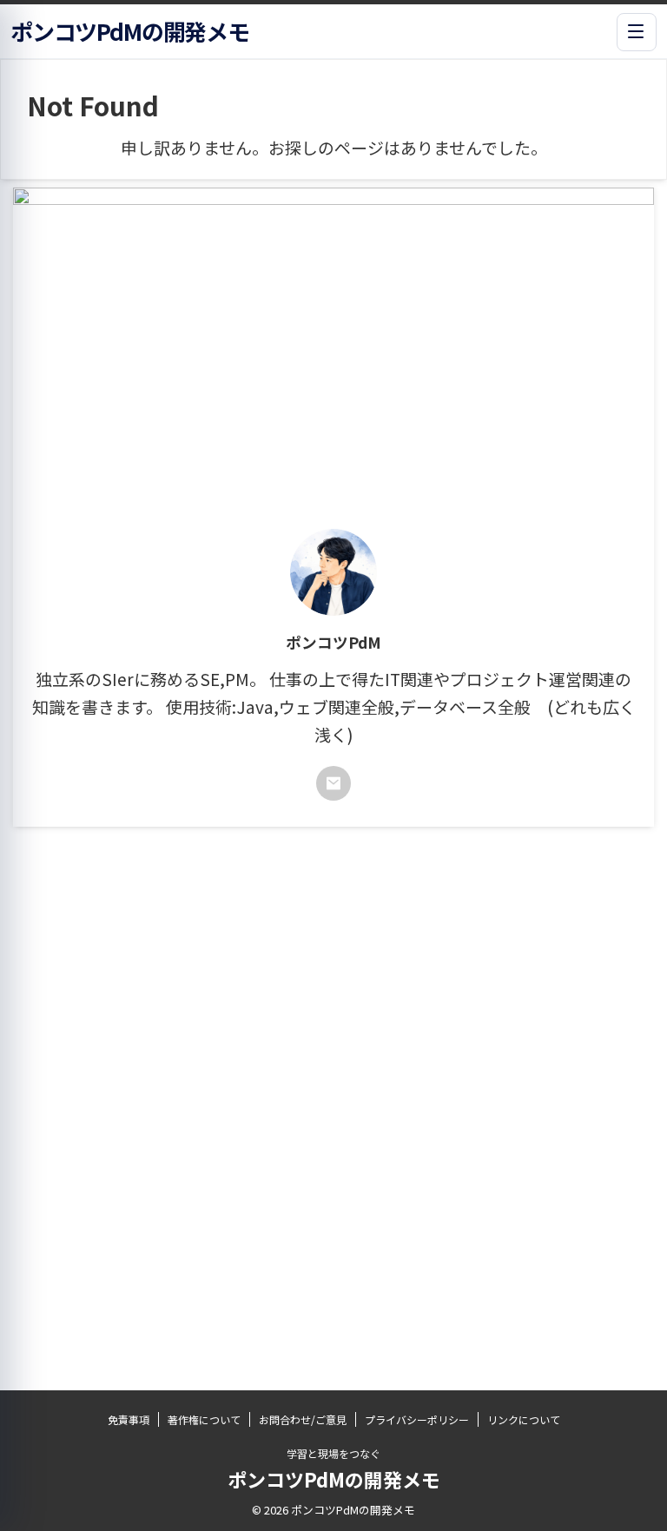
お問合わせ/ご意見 (303, 1419)
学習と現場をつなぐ (333, 1453)
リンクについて (523, 1419)
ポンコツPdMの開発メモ (334, 1479)
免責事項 (128, 1419)
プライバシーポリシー (417, 1419)
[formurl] (333, 783)
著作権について (204, 1419)
